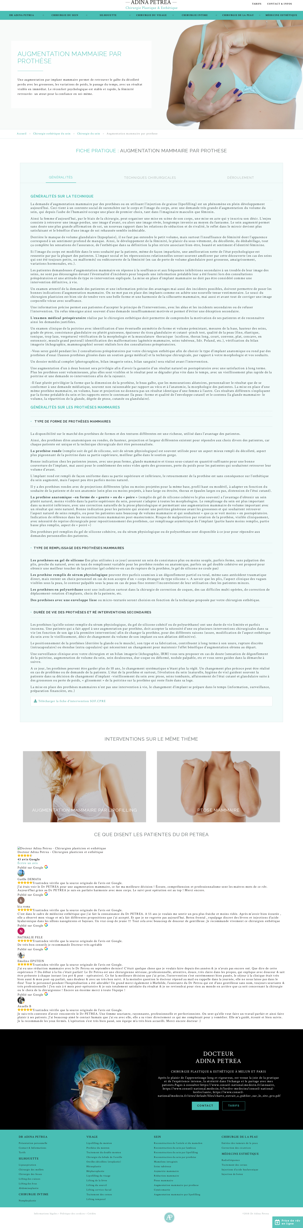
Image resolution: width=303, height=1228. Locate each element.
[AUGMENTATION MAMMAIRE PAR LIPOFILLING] (84, 821)
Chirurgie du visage (151, 15)
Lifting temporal (96, 1199)
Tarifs (257, 3)
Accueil (21, 133)
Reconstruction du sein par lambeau (175, 1147)
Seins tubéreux (162, 1166)
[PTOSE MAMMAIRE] (218, 821)
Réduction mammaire (166, 1175)
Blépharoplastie (95, 1171)
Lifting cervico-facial (99, 1189)
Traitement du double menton (103, 1152)
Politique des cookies (72, 1213)
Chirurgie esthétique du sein (51, 133)
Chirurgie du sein (65, 15)
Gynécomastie (162, 1189)
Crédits (91, 1213)
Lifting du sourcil (96, 1185)
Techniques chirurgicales (150, 177)
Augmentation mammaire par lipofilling (177, 1194)
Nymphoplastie (27, 1200)
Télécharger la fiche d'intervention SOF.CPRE (71, 701)
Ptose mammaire (163, 1180)
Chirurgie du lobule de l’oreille (104, 1157)
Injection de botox (232, 1174)
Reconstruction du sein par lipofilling (176, 1152)
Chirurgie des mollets (31, 1169)
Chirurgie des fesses (30, 1174)
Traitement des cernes (99, 1194)
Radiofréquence (231, 1160)
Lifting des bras (28, 1183)
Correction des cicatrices (236, 1147)
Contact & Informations (32, 1147)
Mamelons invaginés (166, 1161)
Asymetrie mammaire (166, 1171)
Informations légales (46, 1213)
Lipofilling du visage (98, 1175)
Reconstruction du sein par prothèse (175, 1157)
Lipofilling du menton (99, 1143)
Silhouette (108, 15)
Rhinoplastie (93, 1166)
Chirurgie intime (195, 15)
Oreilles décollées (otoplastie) (103, 1161)
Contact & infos (279, 3)
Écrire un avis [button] (28, 863)
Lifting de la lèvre (96, 1180)
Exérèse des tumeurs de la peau (240, 1143)
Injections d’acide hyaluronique (240, 1169)
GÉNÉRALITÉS (61, 177)
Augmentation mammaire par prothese (176, 1185)
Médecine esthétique (281, 15)
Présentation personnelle (33, 1143)
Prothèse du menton (98, 1147)
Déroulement (240, 177)
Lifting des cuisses (29, 1179)
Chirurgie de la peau (238, 15)
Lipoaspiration (27, 1164)
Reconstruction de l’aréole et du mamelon (178, 1143)
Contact (205, 1105)
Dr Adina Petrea (21, 15)
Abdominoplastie (29, 1188)
